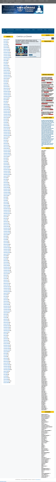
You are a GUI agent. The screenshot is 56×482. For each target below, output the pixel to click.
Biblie (51, 120)
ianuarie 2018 (6, 206)
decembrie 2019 (7, 169)
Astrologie (47, 120)
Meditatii (42, 446)
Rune (42, 467)
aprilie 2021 (6, 143)
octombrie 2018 (6, 192)
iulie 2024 (5, 80)
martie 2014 (6, 281)
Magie (42, 443)
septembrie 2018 (7, 193)
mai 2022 (5, 122)
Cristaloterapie (43, 427)
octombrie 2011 (6, 328)
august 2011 (6, 332)
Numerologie (43, 453)
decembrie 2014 (7, 267)
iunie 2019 (5, 179)
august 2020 (6, 156)
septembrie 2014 (7, 271)
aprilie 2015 (6, 260)
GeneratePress (38, 479)
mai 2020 (5, 161)
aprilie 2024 (6, 84)
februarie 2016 (6, 244)
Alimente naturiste (44, 414)
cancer (47, 121)
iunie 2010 (5, 354)
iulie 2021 (5, 138)
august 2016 (6, 234)
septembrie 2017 (7, 213)
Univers (49, 144)
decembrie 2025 (7, 52)
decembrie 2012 (7, 306)
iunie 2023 (5, 101)
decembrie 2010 (7, 345)
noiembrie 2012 (6, 307)
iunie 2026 (5, 42)
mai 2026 (5, 44)
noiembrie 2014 (6, 268)
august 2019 (6, 176)
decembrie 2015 (6, 247)
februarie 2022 (6, 127)
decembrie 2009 (7, 364)
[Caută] (52, 38)
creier (52, 122)
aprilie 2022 (6, 123)
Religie (10, 2)
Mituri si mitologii (44, 448)
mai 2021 (5, 141)
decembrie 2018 (6, 189)
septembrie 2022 (7, 115)
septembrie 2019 (7, 174)
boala (43, 121)
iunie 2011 (5, 335)
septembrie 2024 (7, 76)
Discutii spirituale (45, 124)
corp (48, 122)
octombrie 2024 (7, 75)
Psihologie (43, 463)
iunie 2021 (5, 140)
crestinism (44, 123)
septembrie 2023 (7, 96)
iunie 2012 (5, 315)
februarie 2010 (6, 361)
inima (51, 130)
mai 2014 (5, 278)
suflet (47, 141)
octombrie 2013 (6, 289)
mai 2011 (5, 336)
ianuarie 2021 (6, 148)
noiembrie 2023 (6, 93)
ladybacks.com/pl (3, 481)
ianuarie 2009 (6, 382)
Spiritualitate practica (27, 29)
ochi (47, 132)
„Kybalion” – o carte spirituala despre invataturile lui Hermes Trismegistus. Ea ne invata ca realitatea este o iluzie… (47, 91)
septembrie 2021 (7, 135)
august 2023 (6, 97)
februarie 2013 (6, 302)
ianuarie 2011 (6, 343)
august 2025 (6, 58)
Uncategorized (43, 477)
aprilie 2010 (6, 358)
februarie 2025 (6, 68)
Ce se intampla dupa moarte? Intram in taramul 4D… (47, 82)
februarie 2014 (6, 283)
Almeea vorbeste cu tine (45, 415)
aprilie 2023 (6, 104)
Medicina (45, 29)
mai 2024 (5, 83)
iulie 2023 (5, 99)
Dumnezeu (44, 126)
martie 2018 (6, 203)
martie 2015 (6, 262)
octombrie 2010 (6, 348)
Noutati (42, 451)
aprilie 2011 (6, 338)
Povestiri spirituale (44, 459)
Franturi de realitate (39, 29)
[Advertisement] (28, 22)
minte (47, 131)
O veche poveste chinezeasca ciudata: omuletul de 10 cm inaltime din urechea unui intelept (47, 108)
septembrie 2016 (7, 232)
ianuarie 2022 (6, 128)
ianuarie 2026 (6, 50)
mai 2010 (5, 356)
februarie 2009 (6, 380)
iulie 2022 (5, 119)
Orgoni (42, 456)
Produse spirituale (44, 462)
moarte (51, 131)
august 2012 (6, 312)
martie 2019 (6, 184)
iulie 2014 (5, 275)
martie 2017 (6, 223)
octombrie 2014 (6, 270)
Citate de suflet (44, 424)
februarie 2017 (6, 224)
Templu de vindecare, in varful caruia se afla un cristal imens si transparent (47, 102)
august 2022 (6, 117)
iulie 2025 (5, 60)
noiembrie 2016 (6, 229)
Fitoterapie (51, 128)
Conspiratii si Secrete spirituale (10, 29)
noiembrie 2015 (6, 249)
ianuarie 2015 (6, 265)
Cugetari (49, 123)
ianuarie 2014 (6, 284)
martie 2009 (6, 379)
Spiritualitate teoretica (18, 29)
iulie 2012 (5, 314)
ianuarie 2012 (6, 323)
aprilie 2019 (6, 182)
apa (42, 120)
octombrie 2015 (6, 250)
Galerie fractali (43, 442)
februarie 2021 (6, 146)
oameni (43, 132)
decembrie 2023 (7, 91)
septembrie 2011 (7, 330)
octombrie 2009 (7, 367)
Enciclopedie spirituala (45, 435)
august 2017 (6, 215)
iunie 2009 (5, 374)
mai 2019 (5, 180)
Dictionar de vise (44, 431)
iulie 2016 (5, 236)
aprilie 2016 (6, 241)
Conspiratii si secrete (44, 425)
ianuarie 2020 (6, 167)
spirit (45, 137)
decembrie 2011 (6, 325)
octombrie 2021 (6, 133)
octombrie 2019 (6, 172)
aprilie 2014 (6, 280)
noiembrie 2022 (6, 112)
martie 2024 (6, 86)
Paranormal (43, 457)
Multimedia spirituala (44, 450)
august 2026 (6, 39)
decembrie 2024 (7, 71)
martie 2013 (6, 301)
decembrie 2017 (7, 208)
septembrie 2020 (7, 154)
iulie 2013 (5, 294)
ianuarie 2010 (6, 363)
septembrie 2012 (7, 310)
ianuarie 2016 (6, 245)
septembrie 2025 (7, 57)
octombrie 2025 (7, 55)
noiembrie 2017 (6, 210)
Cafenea (42, 423)
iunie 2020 (5, 159)
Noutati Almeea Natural (45, 452)
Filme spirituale (43, 437)
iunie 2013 (5, 296)
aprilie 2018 (6, 202)
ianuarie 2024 (6, 89)
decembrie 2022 (7, 110)
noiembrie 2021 (6, 132)
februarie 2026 (6, 49)
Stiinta (42, 470)
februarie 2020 (6, 166)
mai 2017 (5, 219)
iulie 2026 (5, 41)
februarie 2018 (6, 205)
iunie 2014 (5, 276)
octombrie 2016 (6, 231)
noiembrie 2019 (6, 171)
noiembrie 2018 (6, 190)
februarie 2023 (6, 107)
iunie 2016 (5, 237)
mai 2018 (5, 200)
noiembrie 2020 (6, 151)
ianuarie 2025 (6, 70)
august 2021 (6, 136)
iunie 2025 (5, 62)
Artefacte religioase (44, 418)
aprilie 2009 (6, 377)
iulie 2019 (5, 177)
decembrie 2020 (7, 149)
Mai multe (30, 54)
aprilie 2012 (6, 319)
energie (49, 127)
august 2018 (6, 195)
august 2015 (6, 254)
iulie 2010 (5, 353)
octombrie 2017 (6, 211)
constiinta (44, 122)
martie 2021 (6, 145)
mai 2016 (5, 239)
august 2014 (6, 273)
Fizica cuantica (43, 440)
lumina (43, 131)
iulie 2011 (5, 333)
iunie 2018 (5, 198)
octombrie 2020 (7, 153)
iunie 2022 (5, 120)
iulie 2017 (5, 216)
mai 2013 (5, 297)
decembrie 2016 (6, 228)
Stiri (43, 141)
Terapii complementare (45, 473)
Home (3, 29)
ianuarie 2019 (6, 187)
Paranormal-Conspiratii (17, 2)
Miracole (42, 447)
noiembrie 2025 (6, 54)
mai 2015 (5, 258)
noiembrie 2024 (7, 73)
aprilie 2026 (6, 45)
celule (51, 121)
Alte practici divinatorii (45, 416)
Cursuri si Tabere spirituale (45, 430)
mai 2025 (5, 63)
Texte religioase (34, 56)
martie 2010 (6, 359)
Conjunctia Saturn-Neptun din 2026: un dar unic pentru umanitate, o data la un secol (47, 105)
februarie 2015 (6, 263)
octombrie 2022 (7, 114)
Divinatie (33, 29)
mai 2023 (5, 102)
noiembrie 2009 (6, 366)
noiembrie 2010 (6, 346)
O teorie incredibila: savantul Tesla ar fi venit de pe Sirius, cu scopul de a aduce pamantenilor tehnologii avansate (47, 94)
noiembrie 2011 (6, 327)
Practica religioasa (44, 461)
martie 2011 (6, 340)
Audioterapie (43, 420)
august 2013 (6, 293)
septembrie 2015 (7, 252)
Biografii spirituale (44, 421)
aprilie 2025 (6, 65)
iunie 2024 (6, 81)
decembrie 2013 (7, 286)
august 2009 (6, 371)
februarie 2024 (6, 88)
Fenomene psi (44, 128)
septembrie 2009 (7, 369)
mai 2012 (5, 317)
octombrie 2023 (7, 94)
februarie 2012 (6, 322)
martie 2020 (6, 164)
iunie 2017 (5, 218)
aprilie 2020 (6, 163)
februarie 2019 (6, 185)
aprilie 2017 (6, 221)
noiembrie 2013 (6, 288)
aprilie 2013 (6, 299)
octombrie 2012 (6, 309)
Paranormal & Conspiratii (48, 134)
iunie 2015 (5, 257)
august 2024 (6, 78)
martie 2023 (6, 106)
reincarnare (44, 136)
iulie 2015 (5, 255)
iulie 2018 (5, 197)
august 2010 (6, 351)
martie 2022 (6, 125)
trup (45, 144)
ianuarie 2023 (6, 109)
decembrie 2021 (7, 130)
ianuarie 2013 (6, 304)
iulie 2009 (5, 372)
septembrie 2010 (7, 350)
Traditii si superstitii (5, 2)
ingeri (48, 130)
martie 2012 (6, 320)
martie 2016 (6, 242)
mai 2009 (5, 376)
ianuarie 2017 (6, 226)
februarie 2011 (6, 341)
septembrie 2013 (7, 291)
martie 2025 (6, 67)
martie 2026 (6, 47)
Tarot (42, 472)
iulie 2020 (5, 158)
